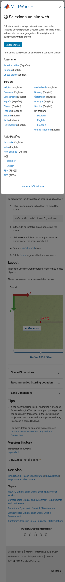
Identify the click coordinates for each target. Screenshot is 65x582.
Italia (6, 120)
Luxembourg (10, 125)
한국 (6, 175)
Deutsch (41, 115)
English (41, 120)
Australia (8, 142)
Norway (38, 92)
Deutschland (10, 96)
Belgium (8, 87)
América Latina (11, 65)
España (8, 101)
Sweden (38, 106)
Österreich (39, 96)
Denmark (8, 92)
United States (11, 74)
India (6, 147)
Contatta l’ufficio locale (32, 186)
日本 (6, 170)
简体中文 (11, 161)
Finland (7, 106)
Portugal (38, 101)
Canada (8, 70)
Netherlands (40, 87)
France (7, 111)
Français (41, 125)
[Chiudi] (60, 6)
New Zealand (10, 151)
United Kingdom (42, 129)
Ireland (7, 115)
